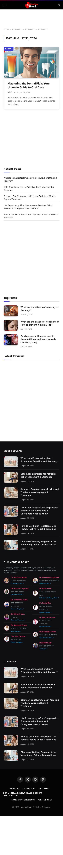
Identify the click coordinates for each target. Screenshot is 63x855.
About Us (15, 789)
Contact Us (29, 789)
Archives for (17, 29)
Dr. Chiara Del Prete (47, 632)
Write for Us (45, 800)
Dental (8, 49)
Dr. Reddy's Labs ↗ (17, 583)
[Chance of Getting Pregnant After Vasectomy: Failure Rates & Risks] (11, 545)
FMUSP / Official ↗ (17, 642)
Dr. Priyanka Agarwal (19, 589)
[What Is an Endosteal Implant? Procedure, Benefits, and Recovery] (11, 461)
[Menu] (5, 5)
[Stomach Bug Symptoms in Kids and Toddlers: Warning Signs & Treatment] (11, 492)
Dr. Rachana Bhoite (19, 578)
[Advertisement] (31, 142)
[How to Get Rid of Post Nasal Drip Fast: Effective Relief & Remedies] (11, 529)
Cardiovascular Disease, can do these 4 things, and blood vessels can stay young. (38, 339)
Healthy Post (26, 807)
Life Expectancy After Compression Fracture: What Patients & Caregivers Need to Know (39, 510)
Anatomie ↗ (43, 649)
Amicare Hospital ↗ (17, 609)
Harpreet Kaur (45, 643)
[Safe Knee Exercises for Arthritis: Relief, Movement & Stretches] (11, 477)
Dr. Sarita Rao (45, 603)
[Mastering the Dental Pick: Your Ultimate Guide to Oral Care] (31, 62)
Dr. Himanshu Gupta (19, 600)
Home (6, 29)
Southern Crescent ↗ (18, 620)
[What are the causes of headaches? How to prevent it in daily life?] (11, 325)
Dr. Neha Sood (45, 589)
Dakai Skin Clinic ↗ (17, 594)
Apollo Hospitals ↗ (45, 612)
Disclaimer (44, 789)
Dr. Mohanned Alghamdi (49, 578)
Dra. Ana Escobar (18, 636)
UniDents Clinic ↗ (45, 583)
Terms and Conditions (23, 800)
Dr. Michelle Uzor (18, 614)
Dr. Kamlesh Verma (19, 625)
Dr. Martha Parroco (47, 617)
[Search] (58, 5)
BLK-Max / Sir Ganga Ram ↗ (49, 598)
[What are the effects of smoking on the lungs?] (11, 310)
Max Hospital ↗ (16, 631)
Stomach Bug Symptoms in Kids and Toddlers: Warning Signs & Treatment (40, 492)
